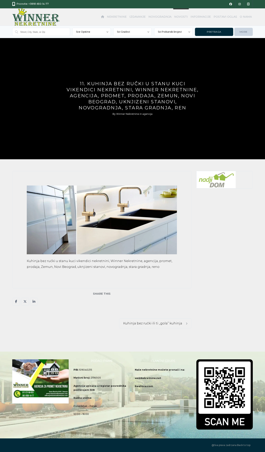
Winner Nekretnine (127, 113)
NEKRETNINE (117, 16)
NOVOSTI (181, 16)
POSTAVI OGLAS (225, 16)
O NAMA (246, 16)
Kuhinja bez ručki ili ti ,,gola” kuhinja (153, 323)
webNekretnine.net (148, 378)
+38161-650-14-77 (39, 3)
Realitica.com (144, 386)
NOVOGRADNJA (159, 16)
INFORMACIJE (201, 16)
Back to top (243, 445)
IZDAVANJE (137, 16)
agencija (147, 113)
